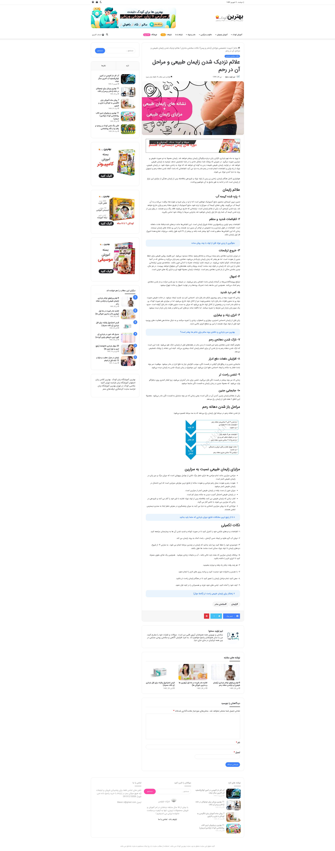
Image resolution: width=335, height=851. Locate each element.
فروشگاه (150, 35)
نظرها (103, 67)
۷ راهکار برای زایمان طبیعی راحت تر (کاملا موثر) (214, 591)
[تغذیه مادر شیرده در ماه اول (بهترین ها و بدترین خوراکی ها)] (192, 669)
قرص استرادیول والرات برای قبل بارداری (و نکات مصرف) (160, 681)
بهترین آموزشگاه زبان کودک (123, 381)
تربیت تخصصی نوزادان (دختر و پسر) (216, 48)
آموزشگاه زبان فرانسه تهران (116, 384)
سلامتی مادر (220, 601)
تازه (127, 67)
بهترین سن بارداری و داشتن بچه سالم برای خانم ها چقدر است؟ (207, 332)
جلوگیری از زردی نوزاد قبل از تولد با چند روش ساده (213, 244)
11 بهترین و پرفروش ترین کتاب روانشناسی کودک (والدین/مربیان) (107, 117)
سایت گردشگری (122, 390)
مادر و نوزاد (191, 35)
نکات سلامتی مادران (190, 48)
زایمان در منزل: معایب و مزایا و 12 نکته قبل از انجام (107, 360)
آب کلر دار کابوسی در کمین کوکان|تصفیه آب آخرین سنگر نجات (108, 80)
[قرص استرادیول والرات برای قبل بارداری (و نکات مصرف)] (160, 669)
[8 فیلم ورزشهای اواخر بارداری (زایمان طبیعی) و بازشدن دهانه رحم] (225, 669)
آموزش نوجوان (222, 35)
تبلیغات (166, 35)
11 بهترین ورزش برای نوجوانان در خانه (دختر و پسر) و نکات (107, 91)
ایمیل (237, 753)
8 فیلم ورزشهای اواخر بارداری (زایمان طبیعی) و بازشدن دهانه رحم (226, 681)
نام (238, 742)
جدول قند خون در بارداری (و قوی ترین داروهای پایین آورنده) (107, 337)
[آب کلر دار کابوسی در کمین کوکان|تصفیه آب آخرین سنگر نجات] (128, 80)
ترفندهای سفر (109, 390)
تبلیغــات (173, 823)
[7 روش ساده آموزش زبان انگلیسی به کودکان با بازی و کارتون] (128, 105)
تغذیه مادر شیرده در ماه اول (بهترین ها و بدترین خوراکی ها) (193, 681)
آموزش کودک (237, 35)
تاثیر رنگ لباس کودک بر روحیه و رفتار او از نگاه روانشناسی (107, 128)
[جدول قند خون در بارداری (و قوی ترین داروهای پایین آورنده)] (128, 339)
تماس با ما (162, 823)
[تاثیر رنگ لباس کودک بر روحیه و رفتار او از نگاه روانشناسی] (128, 131)
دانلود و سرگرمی (206, 35)
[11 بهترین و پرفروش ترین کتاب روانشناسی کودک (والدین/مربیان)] (128, 118)
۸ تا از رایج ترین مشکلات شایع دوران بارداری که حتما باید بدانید (207, 515)
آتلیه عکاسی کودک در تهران (118, 386)
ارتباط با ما (179, 35)
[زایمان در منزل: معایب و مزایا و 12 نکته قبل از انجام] (128, 362)
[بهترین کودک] (106, 18)
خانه (236, 48)
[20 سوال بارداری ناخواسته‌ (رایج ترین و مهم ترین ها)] (128, 351)
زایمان (233, 601)
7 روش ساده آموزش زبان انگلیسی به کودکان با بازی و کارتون (108, 104)
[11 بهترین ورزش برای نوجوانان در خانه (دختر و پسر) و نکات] (128, 93)
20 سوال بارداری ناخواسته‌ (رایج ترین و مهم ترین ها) (107, 349)
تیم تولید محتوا (204, 77)
